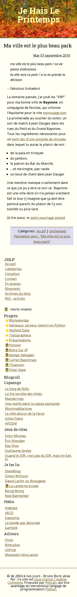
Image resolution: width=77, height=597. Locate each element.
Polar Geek (17, 370)
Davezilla (12, 518)
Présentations (20, 340)
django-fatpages (21, 355)
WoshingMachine (18, 408)
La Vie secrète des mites (23, 393)
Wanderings (14, 398)
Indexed (11, 508)
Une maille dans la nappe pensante (32, 403)
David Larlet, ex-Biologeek (25, 481)
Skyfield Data (19, 330)
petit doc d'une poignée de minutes (39, 139)
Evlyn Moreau (15, 436)
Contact (11, 278)
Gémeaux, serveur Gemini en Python (37, 325)
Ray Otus (12, 445)
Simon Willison (16, 476)
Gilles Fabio (14, 418)
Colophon (12, 273)
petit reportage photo (47, 217)
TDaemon (16, 365)
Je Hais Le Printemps (38, 15)
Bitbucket (12, 545)
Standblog (13, 471)
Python (50, 589)
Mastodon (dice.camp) (21, 554)
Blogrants (12, 288)
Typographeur (20, 335)
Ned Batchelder (17, 496)
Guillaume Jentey (18, 450)
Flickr (9, 540)
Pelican (50, 582)
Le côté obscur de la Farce (24, 413)
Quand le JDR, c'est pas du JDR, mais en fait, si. (38, 457)
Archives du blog (17, 293)
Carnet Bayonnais (23, 360)
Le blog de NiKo (17, 389)
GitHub (10, 550)
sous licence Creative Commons (37, 581)
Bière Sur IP (18, 350)
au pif (41, 231)
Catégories (13, 269)
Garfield (11, 527)
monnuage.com (54, 112)
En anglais (13, 283)
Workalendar (19, 320)
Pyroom (15, 345)
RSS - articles (15, 298)
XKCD (9, 513)
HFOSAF (11, 423)
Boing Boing (14, 491)
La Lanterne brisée (23, 486)
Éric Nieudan (15, 440)
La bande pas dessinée (22, 523)
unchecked (57, 231)
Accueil (10, 264)
